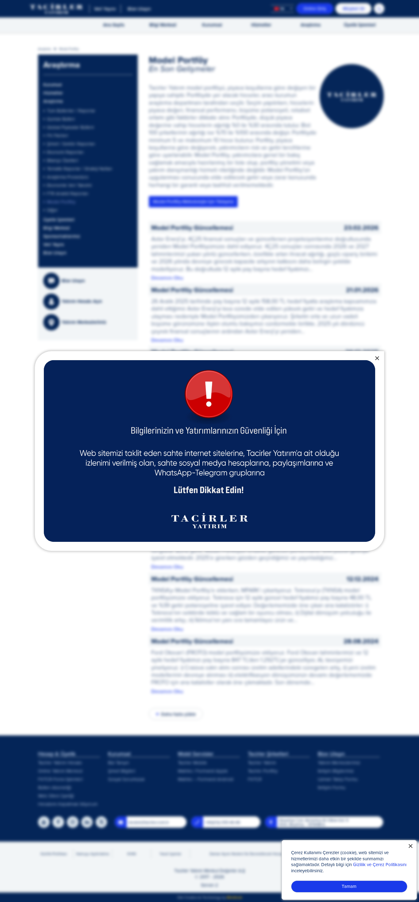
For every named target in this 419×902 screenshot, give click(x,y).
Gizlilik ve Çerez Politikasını (379, 864)
